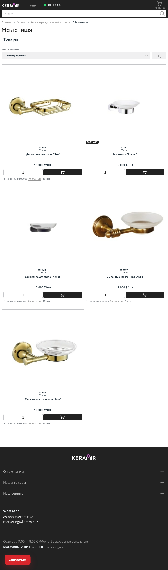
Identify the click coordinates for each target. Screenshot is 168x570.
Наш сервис (13, 493)
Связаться (18, 560)
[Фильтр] (159, 55)
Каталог (21, 22)
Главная (7, 22)
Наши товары (14, 482)
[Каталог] (33, 5)
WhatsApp (11, 511)
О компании (13, 471)
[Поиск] (162, 13)
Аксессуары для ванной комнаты (51, 22)
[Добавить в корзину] (62, 172)
